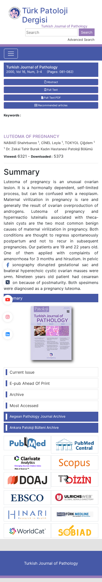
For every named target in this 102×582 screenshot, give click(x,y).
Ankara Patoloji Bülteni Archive (34, 427)
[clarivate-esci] (27, 462)
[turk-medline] (74, 513)
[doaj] (27, 479)
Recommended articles (52, 105)
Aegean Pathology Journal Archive (37, 416)
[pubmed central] (74, 444)
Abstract (52, 82)
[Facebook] (8, 265)
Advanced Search (81, 40)
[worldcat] (27, 530)
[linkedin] (8, 334)
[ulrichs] (74, 497)
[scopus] (74, 462)
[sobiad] (74, 530)
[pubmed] (27, 442)
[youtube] (8, 300)
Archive (17, 394)
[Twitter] (8, 282)
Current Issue (22, 372)
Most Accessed (24, 405)
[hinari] (27, 513)
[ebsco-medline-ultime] (27, 497)
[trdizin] (74, 478)
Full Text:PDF (52, 97)
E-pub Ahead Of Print (30, 383)
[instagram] (8, 317)
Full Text (52, 89)
